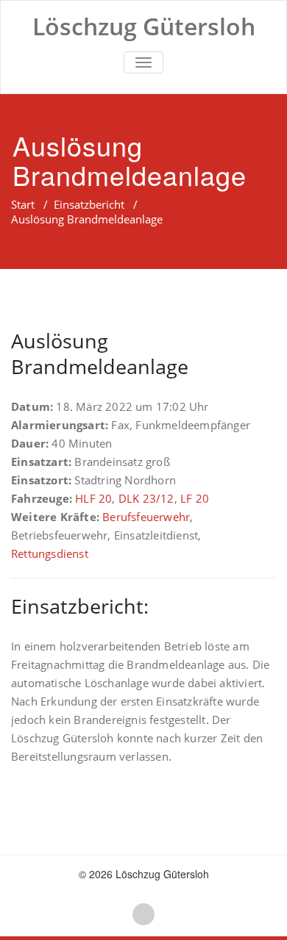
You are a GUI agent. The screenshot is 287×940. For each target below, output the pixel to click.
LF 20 (194, 498)
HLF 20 (93, 498)
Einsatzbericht (89, 204)
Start (23, 204)
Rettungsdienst (49, 553)
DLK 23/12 (146, 498)
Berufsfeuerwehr (146, 516)
